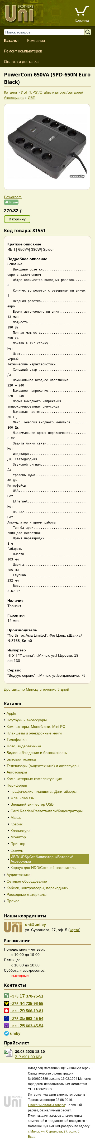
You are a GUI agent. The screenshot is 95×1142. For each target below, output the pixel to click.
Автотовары (17, 772)
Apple (11, 713)
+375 (26, 996)
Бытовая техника (21, 759)
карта (74, 930)
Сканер (17, 850)
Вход (31, 1137)
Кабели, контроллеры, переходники (38, 888)
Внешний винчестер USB (32, 804)
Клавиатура (21, 831)
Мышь (16, 817)
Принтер (18, 843)
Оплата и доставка (21, 61)
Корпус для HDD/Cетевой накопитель (43, 867)
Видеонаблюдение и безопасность (37, 753)
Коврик (16, 824)
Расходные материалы (26, 894)
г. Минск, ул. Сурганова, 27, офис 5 (53, 1131)
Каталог (11, 40)
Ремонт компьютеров (23, 51)
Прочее (13, 901)
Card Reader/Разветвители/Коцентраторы (47, 811)
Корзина (82, 20)
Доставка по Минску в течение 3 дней (36, 689)
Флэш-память (22, 798)
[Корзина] (82, 11)
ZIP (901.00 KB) (28, 1057)
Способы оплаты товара (46, 1105)
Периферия (17, 785)
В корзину (17, 219)
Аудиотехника (19, 875)
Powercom (13, 197)
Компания (36, 40)
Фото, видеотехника (24, 746)
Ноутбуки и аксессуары (27, 720)
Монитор (18, 837)
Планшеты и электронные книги (34, 733)
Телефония (17, 739)
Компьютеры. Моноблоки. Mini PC (36, 726)
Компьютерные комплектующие (34, 779)
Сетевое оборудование (27, 881)
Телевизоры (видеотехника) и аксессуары (43, 766)
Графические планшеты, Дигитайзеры (44, 791)
